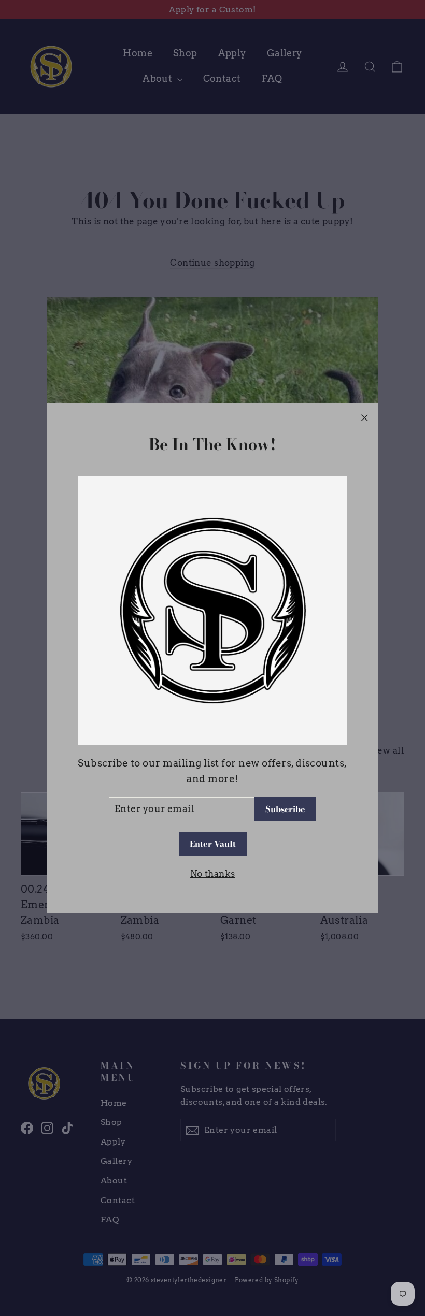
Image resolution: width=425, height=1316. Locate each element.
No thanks (212, 874)
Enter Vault (213, 843)
